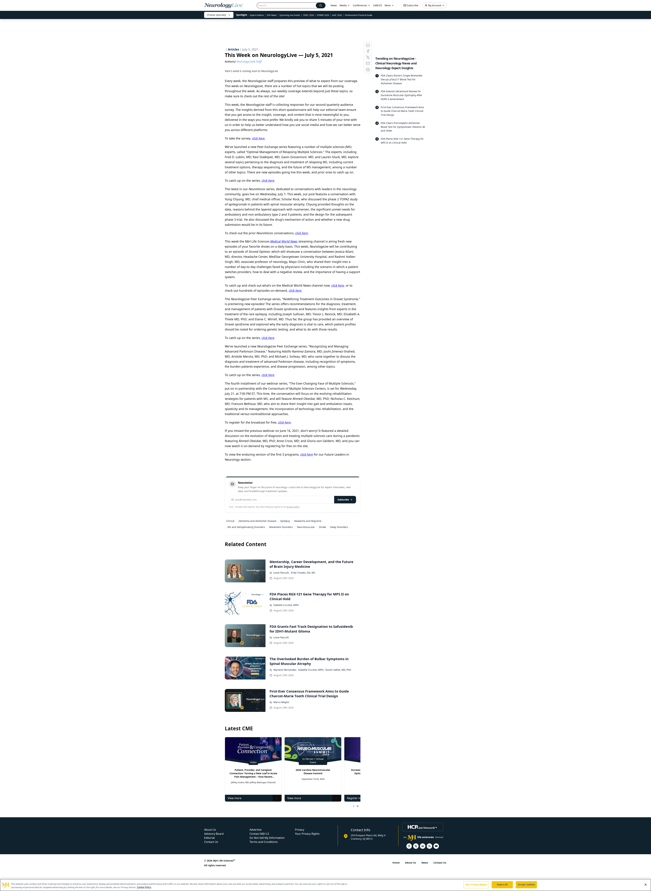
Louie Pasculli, (281, 572)
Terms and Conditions (264, 842)
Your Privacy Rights (307, 834)
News (334, 5)
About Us (210, 830)
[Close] (645, 884)
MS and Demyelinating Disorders (246, 527)
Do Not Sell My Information (267, 838)
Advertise (256, 830)
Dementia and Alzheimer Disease (257, 521)
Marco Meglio (281, 702)
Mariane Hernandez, (285, 669)
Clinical (230, 521)
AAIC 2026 (337, 15)
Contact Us (211, 842)
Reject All (502, 884)
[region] (325, 885)
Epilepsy (285, 521)
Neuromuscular (306, 527)
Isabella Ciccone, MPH (286, 605)
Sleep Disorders (339, 527)
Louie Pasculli (281, 637)
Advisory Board (214, 834)
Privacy (299, 830)
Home (396, 862)
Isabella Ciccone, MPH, (311, 669)
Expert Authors (257, 15)
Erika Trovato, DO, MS (303, 572)
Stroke (322, 527)
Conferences (360, 5)
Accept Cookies (526, 884)
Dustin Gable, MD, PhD (338, 669)
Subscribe (343, 499)
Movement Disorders (281, 527)
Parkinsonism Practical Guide (358, 15)
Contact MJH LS (259, 834)
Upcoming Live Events (289, 15)
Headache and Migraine (307, 521)
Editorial (209, 838)
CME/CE (377, 5)
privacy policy (293, 506)
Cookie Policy (144, 887)
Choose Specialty (216, 14)
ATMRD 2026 (323, 15)
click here (258, 138)
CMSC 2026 (308, 15)
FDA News (272, 15)
